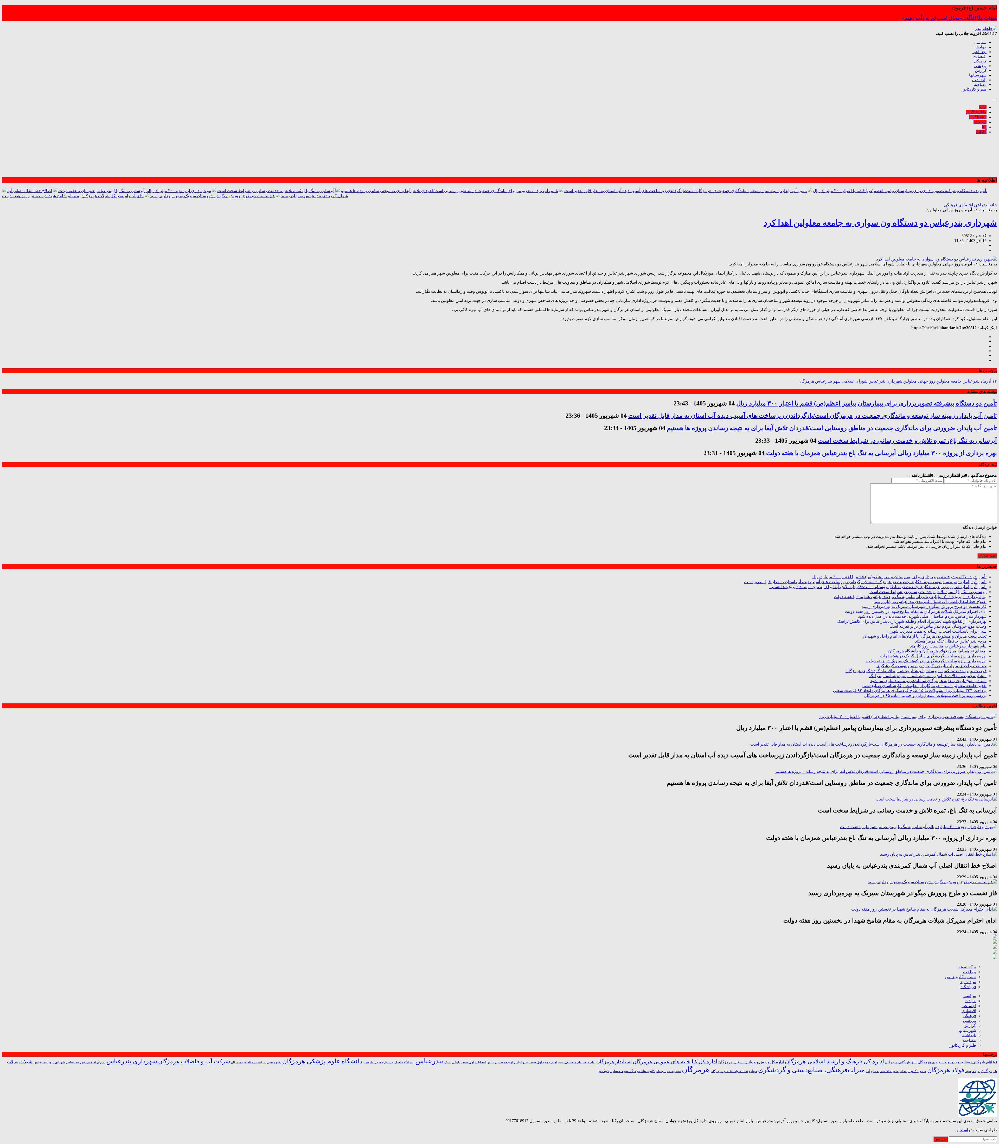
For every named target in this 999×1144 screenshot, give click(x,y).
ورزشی (980, 66)
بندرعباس (971, 381)
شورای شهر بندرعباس (49, 1062)
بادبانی (456, 1062)
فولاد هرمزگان (945, 1070)
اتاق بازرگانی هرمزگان (901, 1062)
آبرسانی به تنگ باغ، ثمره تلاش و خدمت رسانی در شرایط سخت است (275, 190)
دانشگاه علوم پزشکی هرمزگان (322, 1061)
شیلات (26, 1061)
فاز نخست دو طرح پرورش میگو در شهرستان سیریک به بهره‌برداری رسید (212, 196)
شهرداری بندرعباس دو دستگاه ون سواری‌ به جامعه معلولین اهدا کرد (880, 222)
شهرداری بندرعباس (885, 381)
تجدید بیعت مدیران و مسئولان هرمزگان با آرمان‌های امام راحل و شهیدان (925, 636)
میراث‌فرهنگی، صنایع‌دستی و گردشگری (811, 1069)
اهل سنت (467, 1062)
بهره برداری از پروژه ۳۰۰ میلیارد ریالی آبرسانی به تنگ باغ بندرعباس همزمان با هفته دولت (134, 190)
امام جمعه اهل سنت (570, 1062)
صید (968, 1071)
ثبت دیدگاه (987, 556)
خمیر (366, 1062)
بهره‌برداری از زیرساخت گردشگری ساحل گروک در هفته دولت (933, 656)
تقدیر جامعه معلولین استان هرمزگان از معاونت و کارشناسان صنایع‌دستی (924, 685)
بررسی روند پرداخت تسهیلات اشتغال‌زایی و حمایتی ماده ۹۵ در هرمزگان (925, 695)
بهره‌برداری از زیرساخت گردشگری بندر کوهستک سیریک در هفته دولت (926, 661)
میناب (753, 1071)
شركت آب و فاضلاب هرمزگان (248, 1062)
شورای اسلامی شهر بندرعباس (841, 381)
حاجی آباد (375, 1062)
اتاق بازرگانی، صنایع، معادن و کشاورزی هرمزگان (955, 1062)
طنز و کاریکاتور (974, 89)
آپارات (981, 132)
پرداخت (969, 972)
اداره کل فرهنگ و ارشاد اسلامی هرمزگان (834, 1061)
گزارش (981, 70)
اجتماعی (979, 52)
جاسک (398, 1062)
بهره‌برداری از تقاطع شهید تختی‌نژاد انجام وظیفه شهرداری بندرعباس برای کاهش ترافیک (912, 621)
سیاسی (980, 42)
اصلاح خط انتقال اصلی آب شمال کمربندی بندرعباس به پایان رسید (930, 601)
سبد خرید (968, 982)
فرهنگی (980, 61)
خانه (983, 107)
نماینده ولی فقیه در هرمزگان (729, 1071)
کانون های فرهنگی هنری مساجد (632, 1071)
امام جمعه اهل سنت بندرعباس (535, 1062)
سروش (980, 122)
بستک (447, 1062)
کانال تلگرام (976, 112)
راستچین (962, 1130)
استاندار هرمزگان (614, 1061)
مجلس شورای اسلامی (893, 1071)
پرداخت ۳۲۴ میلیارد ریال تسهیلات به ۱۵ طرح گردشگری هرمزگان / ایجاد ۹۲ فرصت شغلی (910, 690)
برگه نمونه (967, 967)
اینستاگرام (978, 117)
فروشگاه (968, 986)
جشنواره (387, 1062)
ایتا (984, 127)
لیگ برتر (913, 1071)
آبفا (995, 1062)
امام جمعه (589, 1062)
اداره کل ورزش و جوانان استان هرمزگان (751, 1062)
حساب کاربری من (960, 977)
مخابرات (872, 1071)
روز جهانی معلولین (919, 381)
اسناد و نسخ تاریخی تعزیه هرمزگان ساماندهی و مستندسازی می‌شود (928, 680)
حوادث (981, 47)
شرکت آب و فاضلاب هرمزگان (194, 1061)
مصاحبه (980, 84)
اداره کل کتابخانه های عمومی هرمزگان (675, 1061)
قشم (923, 1071)
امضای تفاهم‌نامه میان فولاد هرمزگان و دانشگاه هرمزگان (937, 651)
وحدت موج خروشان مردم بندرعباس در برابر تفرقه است (938, 626)
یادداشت (979, 80)
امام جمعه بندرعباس (500, 1062)
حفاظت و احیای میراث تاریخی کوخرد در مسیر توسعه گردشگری (931, 666)
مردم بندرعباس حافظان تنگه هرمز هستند (951, 641)
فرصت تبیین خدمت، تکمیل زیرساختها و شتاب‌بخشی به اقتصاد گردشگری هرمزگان (916, 671)
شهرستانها (978, 75)
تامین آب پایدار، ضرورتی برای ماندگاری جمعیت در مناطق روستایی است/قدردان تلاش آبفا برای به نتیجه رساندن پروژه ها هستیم (449, 190)
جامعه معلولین (949, 381)
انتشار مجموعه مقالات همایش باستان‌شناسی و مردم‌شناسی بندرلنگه (928, 675)
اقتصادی (980, 56)
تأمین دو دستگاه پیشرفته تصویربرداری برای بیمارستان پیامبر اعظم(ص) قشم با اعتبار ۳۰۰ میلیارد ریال (900, 190)
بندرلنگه (409, 1062)
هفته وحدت (674, 1071)
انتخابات (480, 1062)
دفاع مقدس (274, 1062)
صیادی (976, 1071)
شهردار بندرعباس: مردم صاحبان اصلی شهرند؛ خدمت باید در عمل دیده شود (922, 616)
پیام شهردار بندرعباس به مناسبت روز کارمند (948, 646)
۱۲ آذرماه (989, 381)
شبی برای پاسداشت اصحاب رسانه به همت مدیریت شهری (937, 631)
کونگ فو (603, 1071)
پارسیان (661, 1071)
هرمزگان (806, 381)
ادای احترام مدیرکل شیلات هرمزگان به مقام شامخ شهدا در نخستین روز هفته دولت (73, 196)
